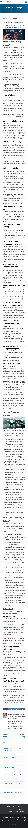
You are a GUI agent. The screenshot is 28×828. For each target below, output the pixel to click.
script (9, 57)
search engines (15, 439)
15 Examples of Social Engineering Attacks (14, 774)
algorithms (17, 235)
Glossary (5, 18)
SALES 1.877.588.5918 (20, 810)
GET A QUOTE (16, 806)
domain (6, 171)
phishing (10, 627)
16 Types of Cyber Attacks (10, 757)
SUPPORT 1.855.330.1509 (8, 810)
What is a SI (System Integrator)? (21, 736)
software (18, 125)
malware (18, 627)
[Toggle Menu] (26, 2)
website (20, 22)
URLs (20, 686)
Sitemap (20, 819)
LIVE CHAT (9, 806)
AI (5, 57)
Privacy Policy (14, 819)
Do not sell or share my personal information (16, 820)
